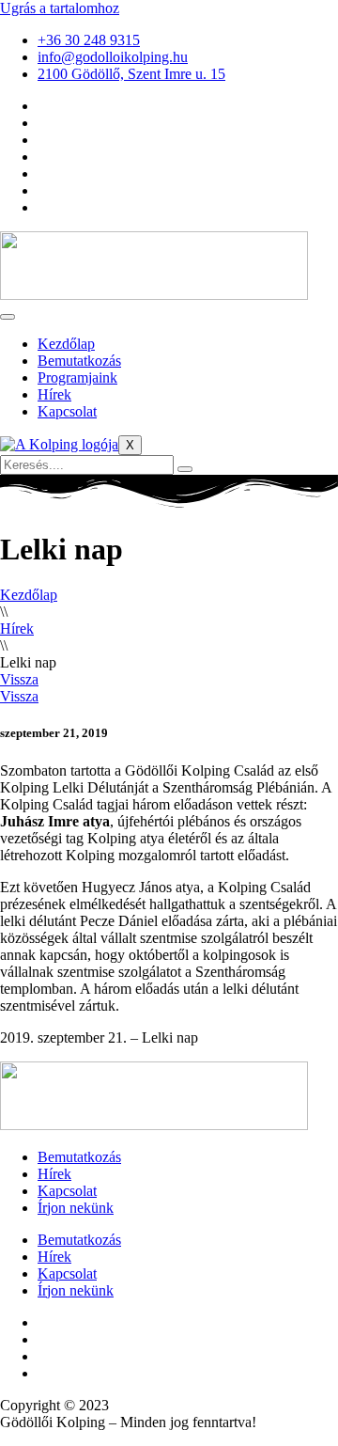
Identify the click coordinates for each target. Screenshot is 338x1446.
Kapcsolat (67, 411)
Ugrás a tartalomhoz (59, 8)
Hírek (54, 394)
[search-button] (184, 469)
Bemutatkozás (79, 361)
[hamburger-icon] (7, 317)
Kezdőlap (66, 344)
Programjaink (77, 377)
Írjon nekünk (76, 1208)
